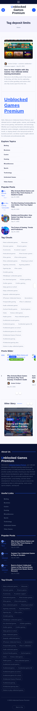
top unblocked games (22, 316)
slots (5, 313)
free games (7, 257)
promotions (29, 298)
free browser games (26, 253)
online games (8, 283)
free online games (20, 257)
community (7, 250)
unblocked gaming (9, 339)
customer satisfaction (24, 63)
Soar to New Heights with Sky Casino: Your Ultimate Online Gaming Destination (16, 72)
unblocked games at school (12, 327)
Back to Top (19, 707)
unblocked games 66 (25, 324)
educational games (9, 253)
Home (18, 27)
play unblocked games (11, 290)
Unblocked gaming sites (11, 342)
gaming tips (7, 268)
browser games (8, 246)
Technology (8, 172)
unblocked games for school (12, 331)
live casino (18, 268)
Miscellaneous (8, 163)
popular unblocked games (12, 294)
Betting (6, 145)
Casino (6, 154)
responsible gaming (10, 301)
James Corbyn (12, 63)
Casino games (22, 246)
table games (7, 316)
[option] (18, 371)
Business (7, 150)
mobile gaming (8, 272)
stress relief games (17, 313)
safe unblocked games (11, 305)
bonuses (24, 242)
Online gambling (26, 279)
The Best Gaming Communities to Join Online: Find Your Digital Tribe (23, 205)
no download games (10, 279)
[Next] (20, 393)
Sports (6, 168)
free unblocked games (11, 261)
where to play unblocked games (13, 346)
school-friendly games (10, 309)
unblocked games (9, 324)
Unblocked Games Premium (16, 105)
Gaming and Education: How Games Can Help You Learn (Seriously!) (21, 217)
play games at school (10, 287)
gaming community (9, 264)
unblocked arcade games (11, 320)
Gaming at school (27, 261)
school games (26, 309)
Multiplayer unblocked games (13, 276)
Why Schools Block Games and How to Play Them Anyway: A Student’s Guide (22, 193)
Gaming (6, 159)
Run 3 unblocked (25, 301)
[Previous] (16, 393)
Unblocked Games (10, 177)
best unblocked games (11, 242)
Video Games (8, 181)
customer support (9, 66)
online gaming (21, 283)
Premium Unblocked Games (12, 298)
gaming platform (25, 264)
